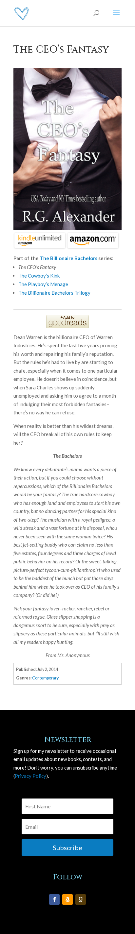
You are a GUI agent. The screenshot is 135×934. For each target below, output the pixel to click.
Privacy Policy (30, 776)
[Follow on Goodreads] (80, 899)
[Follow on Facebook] (54, 899)
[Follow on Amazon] (67, 899)
